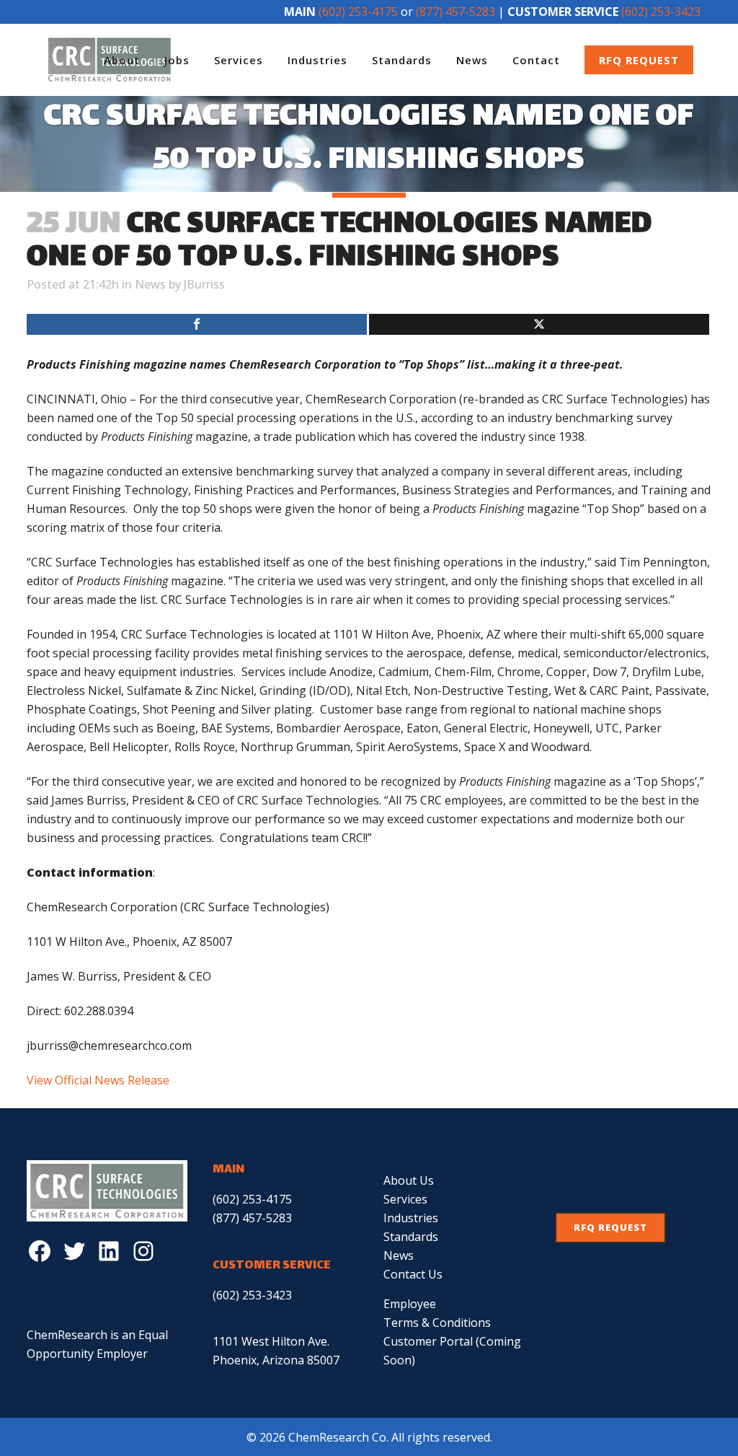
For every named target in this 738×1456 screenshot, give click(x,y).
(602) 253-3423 (661, 11)
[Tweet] (539, 324)
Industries (410, 1218)
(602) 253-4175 (358, 11)
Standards (410, 1237)
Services (405, 1199)
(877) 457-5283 (455, 11)
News (150, 284)
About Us (408, 1180)
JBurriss (204, 284)
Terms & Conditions (437, 1322)
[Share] (197, 324)
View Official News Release (98, 1080)
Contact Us (413, 1274)
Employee (409, 1304)
